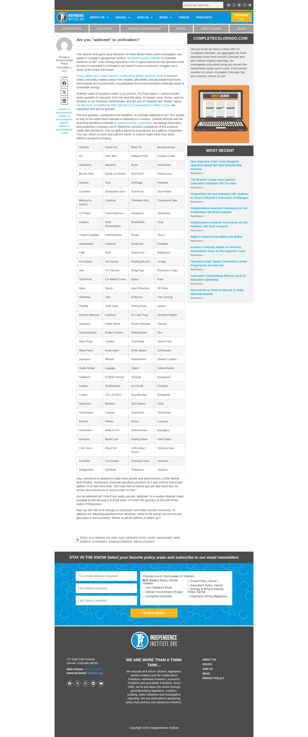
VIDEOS (184, 17)
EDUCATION (104, 28)
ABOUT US (97, 17)
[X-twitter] (234, 5)
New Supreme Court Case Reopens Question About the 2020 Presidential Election (216, 165)
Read (206, 673)
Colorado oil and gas (106, 537)
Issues (121, 17)
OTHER (241, 28)
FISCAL (181, 28)
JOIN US (143, 17)
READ (163, 17)
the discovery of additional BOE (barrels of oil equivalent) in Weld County (123, 105)
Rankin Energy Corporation (134, 122)
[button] (64, 83)
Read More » (197, 173)
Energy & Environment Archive (64, 119)
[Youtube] (250, 5)
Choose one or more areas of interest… (169, 576)
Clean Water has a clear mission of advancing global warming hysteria (121, 75)
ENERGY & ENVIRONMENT (144, 28)
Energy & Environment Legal (64, 129)
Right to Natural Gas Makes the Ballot (216, 236)
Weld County (144, 541)
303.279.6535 (93, 669)
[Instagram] (244, 5)
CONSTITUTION (71, 28)
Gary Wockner (160, 537)
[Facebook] (229, 5)
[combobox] (203, 5)
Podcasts (204, 17)
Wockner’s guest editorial (143, 58)
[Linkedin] (239, 5)
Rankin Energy (120, 541)
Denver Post (136, 537)
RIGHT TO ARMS (211, 28)
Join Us (207, 669)
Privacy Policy (213, 678)
